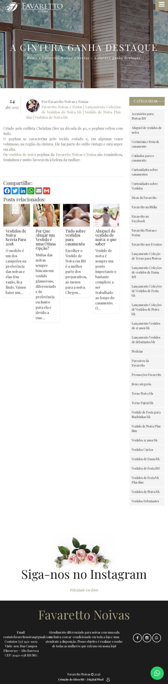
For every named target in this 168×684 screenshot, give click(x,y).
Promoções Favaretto (146, 375)
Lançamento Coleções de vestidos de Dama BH (147, 272)
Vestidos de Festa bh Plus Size (145, 480)
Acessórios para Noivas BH (143, 116)
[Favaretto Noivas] (43, 7)
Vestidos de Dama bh (145, 459)
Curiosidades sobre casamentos (145, 172)
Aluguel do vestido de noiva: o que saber (106, 237)
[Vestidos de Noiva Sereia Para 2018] (16, 214)
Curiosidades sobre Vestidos (145, 186)
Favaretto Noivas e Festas (65, 58)
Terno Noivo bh (142, 393)
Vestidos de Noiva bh (51, 117)
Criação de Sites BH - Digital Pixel (80, 679)
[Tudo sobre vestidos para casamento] (76, 214)
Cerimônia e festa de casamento (145, 144)
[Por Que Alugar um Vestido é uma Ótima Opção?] (46, 214)
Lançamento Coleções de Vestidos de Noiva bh (147, 309)
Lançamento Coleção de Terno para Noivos (146, 256)
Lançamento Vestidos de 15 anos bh (146, 325)
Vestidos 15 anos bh (144, 440)
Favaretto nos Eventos (147, 244)
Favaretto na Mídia (144, 207)
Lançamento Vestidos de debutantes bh (146, 339)
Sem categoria (141, 384)
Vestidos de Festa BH (146, 468)
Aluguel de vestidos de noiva (147, 130)
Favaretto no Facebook (140, 218)
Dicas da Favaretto (144, 198)
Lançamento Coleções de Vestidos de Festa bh (147, 291)
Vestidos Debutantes (145, 501)
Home (32, 58)
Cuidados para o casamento (143, 158)
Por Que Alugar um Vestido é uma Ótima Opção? (46, 239)
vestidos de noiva (22, 154)
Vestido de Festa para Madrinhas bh (146, 414)
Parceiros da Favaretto (140, 363)
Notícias (137, 351)
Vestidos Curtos (142, 450)
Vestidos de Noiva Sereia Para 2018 (16, 237)
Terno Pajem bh (142, 403)
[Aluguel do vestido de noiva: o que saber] (106, 214)
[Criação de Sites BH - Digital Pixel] (108, 679)
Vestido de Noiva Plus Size (146, 428)
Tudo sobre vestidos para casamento (75, 237)
